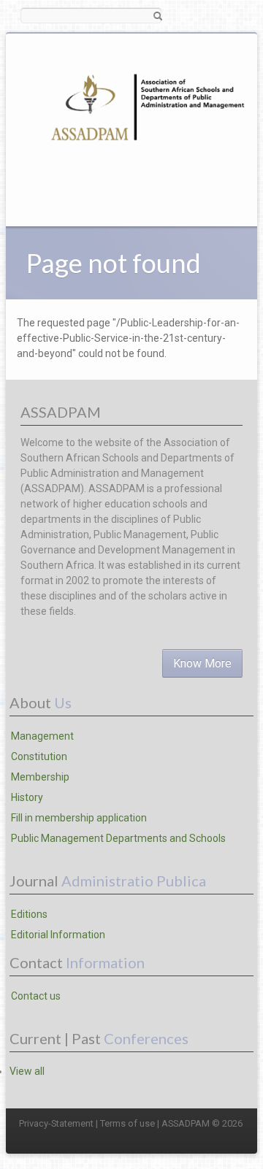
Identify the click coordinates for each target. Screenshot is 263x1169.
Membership (40, 777)
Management (42, 736)
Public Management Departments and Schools (118, 838)
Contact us (36, 996)
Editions (29, 914)
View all (27, 1071)
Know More (202, 663)
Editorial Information (58, 934)
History (27, 797)
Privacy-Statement (56, 1123)
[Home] (144, 118)
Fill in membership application (79, 818)
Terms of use (127, 1123)
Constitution (39, 756)
